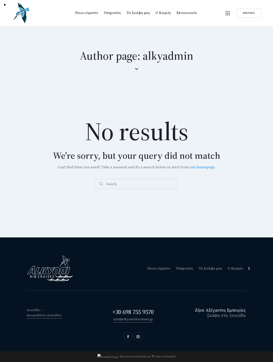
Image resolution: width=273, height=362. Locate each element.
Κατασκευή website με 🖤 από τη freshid (148, 356)
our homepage (202, 167)
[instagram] (138, 336)
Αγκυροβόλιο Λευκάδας (44, 315)
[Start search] (101, 184)
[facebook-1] (128, 336)
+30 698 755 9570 (133, 312)
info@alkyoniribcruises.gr (133, 319)
